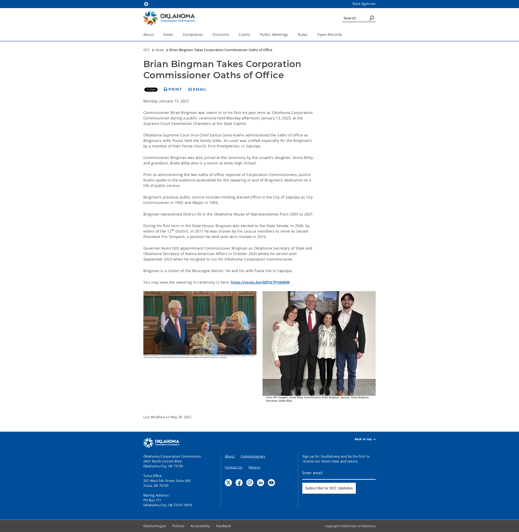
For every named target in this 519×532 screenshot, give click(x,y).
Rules (303, 34)
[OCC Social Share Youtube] (271, 482)
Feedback (223, 526)
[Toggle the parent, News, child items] (174, 34)
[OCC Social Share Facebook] (239, 482)
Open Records (329, 34)
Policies (178, 526)
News (168, 34)
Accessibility (200, 526)
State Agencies (364, 3)
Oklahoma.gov (154, 526)
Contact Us (233, 467)
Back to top (363, 439)
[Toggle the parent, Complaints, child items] (204, 34)
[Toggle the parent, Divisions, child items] (230, 34)
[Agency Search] (372, 18)
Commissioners (253, 456)
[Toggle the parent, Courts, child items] (251, 34)
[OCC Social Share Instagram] (249, 482)
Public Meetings (274, 34)
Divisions (221, 34)
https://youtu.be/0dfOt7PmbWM (260, 282)
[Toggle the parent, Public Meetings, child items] (289, 34)
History (254, 467)
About (148, 34)
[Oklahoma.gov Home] (146, 4)
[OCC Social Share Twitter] (228, 482)
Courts (244, 34)
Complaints (193, 34)
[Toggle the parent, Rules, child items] (309, 34)
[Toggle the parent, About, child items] (155, 34)
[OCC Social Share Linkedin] (260, 482)
